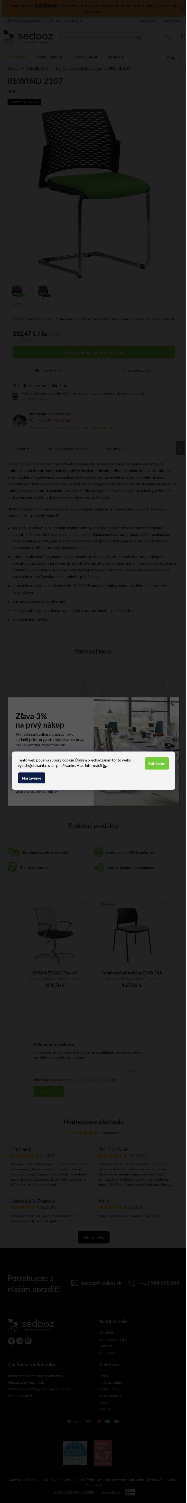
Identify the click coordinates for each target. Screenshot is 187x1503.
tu (104, 765)
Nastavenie (31, 778)
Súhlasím (157, 763)
